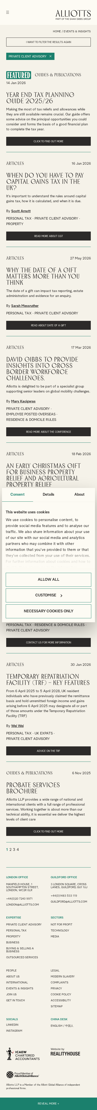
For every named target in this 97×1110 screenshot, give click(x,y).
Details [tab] (48, 494)
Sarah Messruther (25, 306)
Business (12, 942)
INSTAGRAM (14, 1030)
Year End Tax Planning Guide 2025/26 (40, 98)
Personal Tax (16, 930)
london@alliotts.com (22, 904)
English (56, 1025)
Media (55, 936)
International (17, 982)
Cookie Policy (61, 994)
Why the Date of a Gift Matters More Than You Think (43, 276)
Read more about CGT (48, 236)
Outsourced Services (22, 957)
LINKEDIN (12, 1024)
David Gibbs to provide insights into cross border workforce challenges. (42, 369)
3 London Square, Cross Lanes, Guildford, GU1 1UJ (69, 886)
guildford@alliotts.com (69, 901)
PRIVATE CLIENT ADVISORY (56, 218)
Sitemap (57, 1006)
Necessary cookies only (48, 611)
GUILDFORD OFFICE (64, 877)
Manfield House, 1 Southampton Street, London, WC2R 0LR (22, 887)
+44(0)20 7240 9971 (19, 898)
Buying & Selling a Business (20, 950)
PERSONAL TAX (19, 218)
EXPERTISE (13, 917)
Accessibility (61, 1000)
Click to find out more (48, 141)
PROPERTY (14, 224)
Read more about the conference (48, 432)
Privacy (56, 988)
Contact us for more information (48, 642)
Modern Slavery (63, 976)
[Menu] (7, 12)
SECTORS (57, 917)
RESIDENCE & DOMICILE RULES (31, 420)
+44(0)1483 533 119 (64, 895)
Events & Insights (19, 988)
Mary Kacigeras (23, 401)
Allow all (48, 579)
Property (13, 936)
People (11, 970)
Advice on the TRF (48, 751)
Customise (45, 595)
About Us (13, 976)
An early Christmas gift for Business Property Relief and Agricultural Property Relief (43, 475)
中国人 (69, 1025)
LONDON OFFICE (17, 877)
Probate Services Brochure (33, 788)
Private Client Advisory (28, 56)
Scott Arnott (21, 211)
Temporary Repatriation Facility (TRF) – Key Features (48, 680)
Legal (55, 970)
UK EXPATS (44, 733)
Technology (60, 930)
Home (57, 31)
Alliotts (73, 15)
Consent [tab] (17, 494)
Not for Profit (61, 924)
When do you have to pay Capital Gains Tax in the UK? (45, 182)
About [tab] (79, 494)
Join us (11, 994)
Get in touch (15, 1000)
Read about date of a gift (48, 325)
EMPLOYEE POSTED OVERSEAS (30, 414)
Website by (58, 1049)
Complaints (59, 982)
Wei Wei (17, 726)
